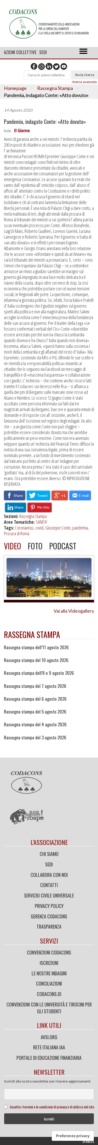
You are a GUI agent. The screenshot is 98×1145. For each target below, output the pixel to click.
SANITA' (41, 522)
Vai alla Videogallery (74, 611)
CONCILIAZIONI (49, 983)
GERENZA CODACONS (49, 916)
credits (88, 1141)
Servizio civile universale (49, 895)
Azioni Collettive (20, 52)
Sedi (43, 52)
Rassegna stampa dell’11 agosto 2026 (36, 647)
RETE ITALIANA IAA (49, 1047)
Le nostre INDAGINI (49, 973)
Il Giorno (22, 130)
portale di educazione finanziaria (49, 1057)
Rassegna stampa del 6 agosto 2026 (35, 699)
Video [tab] (12, 546)
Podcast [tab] (62, 546)
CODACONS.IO (49, 994)
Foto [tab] (35, 546)
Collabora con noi (49, 874)
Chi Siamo (49, 853)
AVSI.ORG (49, 1037)
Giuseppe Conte (58, 528)
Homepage (15, 88)
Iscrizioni (49, 962)
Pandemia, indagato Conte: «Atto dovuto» (45, 121)
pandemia (80, 528)
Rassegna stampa (32, 634)
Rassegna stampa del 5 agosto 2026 (35, 712)
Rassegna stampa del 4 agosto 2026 (35, 724)
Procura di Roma (16, 533)
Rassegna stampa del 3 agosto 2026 (35, 737)
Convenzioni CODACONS (49, 952)
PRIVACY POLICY (49, 905)
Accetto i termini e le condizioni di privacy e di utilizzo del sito (52, 1106)
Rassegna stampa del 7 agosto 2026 (35, 686)
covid (39, 528)
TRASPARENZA (49, 926)
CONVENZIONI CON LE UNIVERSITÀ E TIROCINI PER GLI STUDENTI (49, 1008)
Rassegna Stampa (55, 88)
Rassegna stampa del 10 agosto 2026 (36, 660)
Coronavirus (24, 528)
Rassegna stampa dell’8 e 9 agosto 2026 (39, 673)
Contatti (49, 885)
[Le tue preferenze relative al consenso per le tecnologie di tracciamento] (73, 1136)
